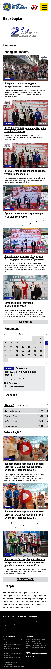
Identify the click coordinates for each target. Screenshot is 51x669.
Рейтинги (7, 662)
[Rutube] (26, 656)
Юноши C (9, 405)
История (6, 667)
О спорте (6, 653)
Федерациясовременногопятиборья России (19, 6)
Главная (6, 640)
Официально (8, 649)
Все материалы (25, 579)
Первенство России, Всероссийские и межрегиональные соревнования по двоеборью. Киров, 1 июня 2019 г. (24, 562)
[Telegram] (31, 656)
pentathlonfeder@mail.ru (40, 645)
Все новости (25, 322)
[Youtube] (29, 656)
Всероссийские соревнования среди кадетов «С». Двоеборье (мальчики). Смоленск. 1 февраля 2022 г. (24, 514)
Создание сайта (8, 625)
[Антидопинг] (34, 8)
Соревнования (8, 658)
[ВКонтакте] (33, 656)
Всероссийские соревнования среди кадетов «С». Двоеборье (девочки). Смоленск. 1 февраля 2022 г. (24, 467)
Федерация (7, 644)
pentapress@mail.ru (41, 647)
